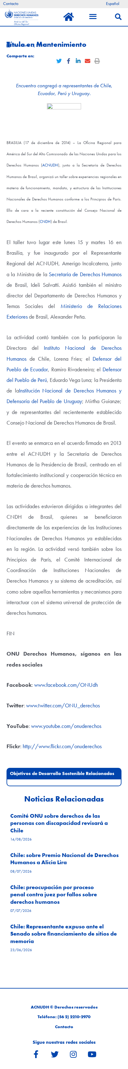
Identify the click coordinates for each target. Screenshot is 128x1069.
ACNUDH (50, 165)
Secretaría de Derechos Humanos (85, 274)
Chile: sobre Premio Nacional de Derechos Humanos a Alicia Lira (64, 858)
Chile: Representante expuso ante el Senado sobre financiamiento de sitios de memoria (63, 934)
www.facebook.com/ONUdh (66, 684)
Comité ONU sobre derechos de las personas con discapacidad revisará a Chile (59, 823)
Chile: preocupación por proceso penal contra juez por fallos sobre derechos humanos (53, 894)
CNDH (45, 221)
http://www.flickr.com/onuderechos (62, 746)
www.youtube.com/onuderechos (66, 726)
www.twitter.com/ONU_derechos (63, 705)
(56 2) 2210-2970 (73, 1016)
